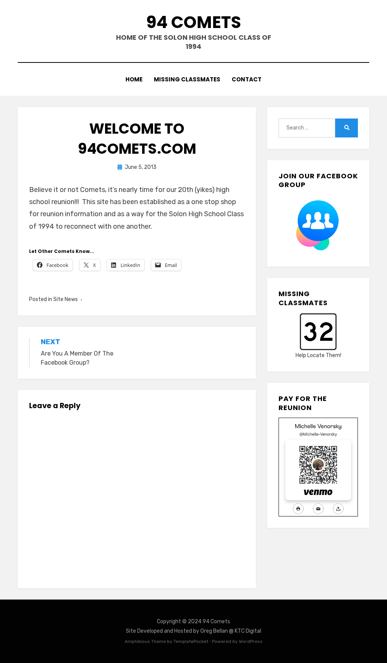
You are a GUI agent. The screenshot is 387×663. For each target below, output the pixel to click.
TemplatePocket (190, 641)
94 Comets (193, 22)
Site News (65, 299)
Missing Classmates (187, 79)
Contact (247, 79)
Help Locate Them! (318, 355)
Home (133, 79)
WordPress (251, 641)
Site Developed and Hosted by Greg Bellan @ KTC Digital (193, 631)
